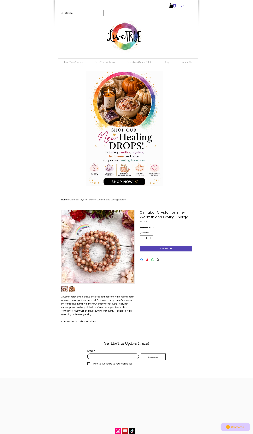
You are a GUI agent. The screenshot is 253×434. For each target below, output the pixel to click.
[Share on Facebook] (141, 259)
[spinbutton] (146, 238)
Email (91, 350)
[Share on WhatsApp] (152, 259)
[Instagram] (118, 431)
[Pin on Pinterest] (147, 259)
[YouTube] (125, 431)
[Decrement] (142, 238)
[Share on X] (158, 259)
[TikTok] (132, 431)
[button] (171, 5)
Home (64, 200)
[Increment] (151, 238)
